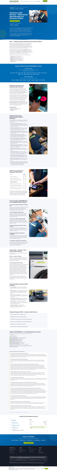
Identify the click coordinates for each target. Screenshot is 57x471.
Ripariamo (21, 1)
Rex (22, 74)
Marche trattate (26, 1)
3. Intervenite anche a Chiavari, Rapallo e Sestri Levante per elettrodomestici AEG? (21, 319)
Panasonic (19, 74)
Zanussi (38, 74)
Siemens (28, 74)
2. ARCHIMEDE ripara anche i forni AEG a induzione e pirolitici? (18, 316)
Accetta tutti (46, 468)
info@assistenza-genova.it (16, 425)
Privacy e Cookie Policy (41, 452)
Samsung (25, 74)
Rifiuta (38, 468)
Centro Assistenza (12, 3)
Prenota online (38, 1)
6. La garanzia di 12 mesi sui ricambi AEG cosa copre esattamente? (19, 326)
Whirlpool (35, 74)
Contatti (35, 1)
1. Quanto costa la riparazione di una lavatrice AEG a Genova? (18, 314)
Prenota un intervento (15, 427)
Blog (29, 1)
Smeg (31, 74)
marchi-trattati (16, 3)
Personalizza (42, 468)
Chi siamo (32, 1)
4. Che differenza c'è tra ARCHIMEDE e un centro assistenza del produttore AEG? (21, 321)
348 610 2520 (14, 420)
